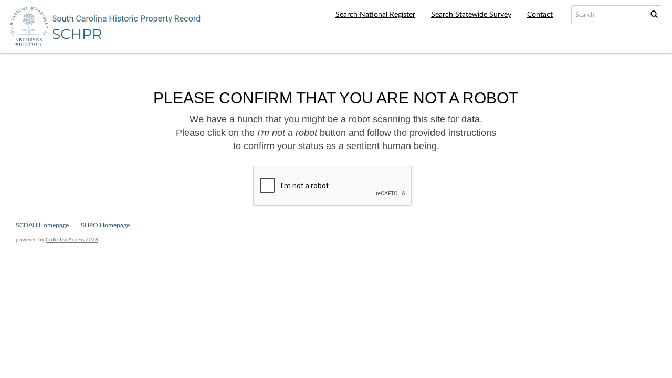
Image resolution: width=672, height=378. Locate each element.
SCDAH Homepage (42, 225)
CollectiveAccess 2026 (72, 240)
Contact (540, 14)
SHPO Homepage (105, 225)
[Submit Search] (654, 14)
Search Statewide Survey (471, 14)
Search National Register (375, 14)
